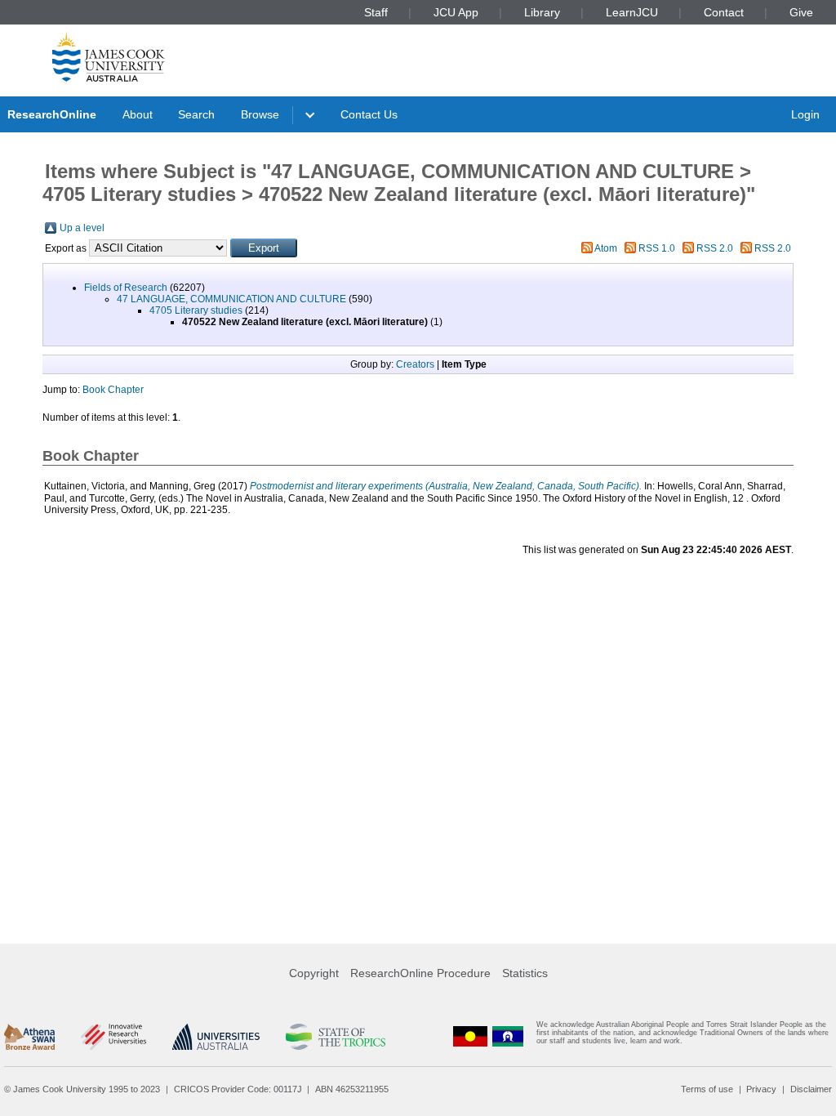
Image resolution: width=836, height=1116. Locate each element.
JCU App (456, 12)
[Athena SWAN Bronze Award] (29, 1037)
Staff (376, 12)
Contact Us (369, 114)
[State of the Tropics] (335, 1037)
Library (542, 12)
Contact (724, 12)
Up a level (82, 228)
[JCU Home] (108, 56)
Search (196, 114)
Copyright (314, 973)
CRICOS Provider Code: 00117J (238, 1089)
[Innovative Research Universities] (113, 1037)
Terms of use (707, 1089)
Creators (415, 364)
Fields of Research (125, 287)
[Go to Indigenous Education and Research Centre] (470, 1036)
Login (805, 114)
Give (801, 12)
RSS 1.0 (656, 248)
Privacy (761, 1089)
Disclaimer (811, 1089)
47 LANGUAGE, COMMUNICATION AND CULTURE (231, 299)
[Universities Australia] (216, 1037)
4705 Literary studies (195, 310)
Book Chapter (113, 389)
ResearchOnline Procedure (420, 973)
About (137, 114)
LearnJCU (632, 12)
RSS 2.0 (714, 248)
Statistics (525, 973)
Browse (260, 114)
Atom (605, 248)
